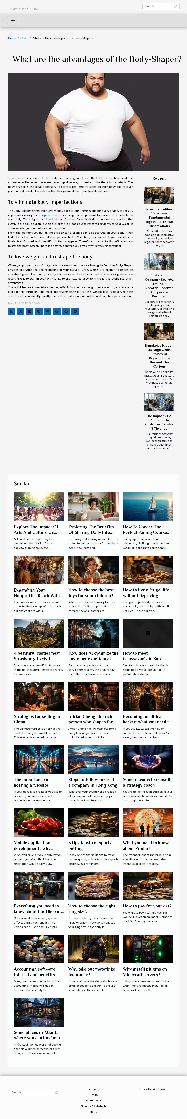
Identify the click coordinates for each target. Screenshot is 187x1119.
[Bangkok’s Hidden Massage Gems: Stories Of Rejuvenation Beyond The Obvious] (159, 331)
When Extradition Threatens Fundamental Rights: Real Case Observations (159, 217)
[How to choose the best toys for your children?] (93, 569)
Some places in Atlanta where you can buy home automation (38, 1038)
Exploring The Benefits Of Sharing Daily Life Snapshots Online (91, 532)
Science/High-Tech (93, 1106)
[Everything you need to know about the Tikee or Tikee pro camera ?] (39, 885)
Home (12, 38)
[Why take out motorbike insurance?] (93, 948)
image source (48, 215)
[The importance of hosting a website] (39, 759)
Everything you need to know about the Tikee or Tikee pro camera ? (37, 911)
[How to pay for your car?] (148, 885)
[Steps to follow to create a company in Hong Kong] (93, 759)
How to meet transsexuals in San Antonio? (142, 659)
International (93, 1100)
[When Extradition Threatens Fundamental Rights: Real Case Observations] (159, 195)
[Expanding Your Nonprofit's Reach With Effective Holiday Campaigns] (39, 569)
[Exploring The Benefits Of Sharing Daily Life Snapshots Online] (93, 506)
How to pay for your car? (147, 905)
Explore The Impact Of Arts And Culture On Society (36, 532)
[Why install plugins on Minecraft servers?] (148, 948)
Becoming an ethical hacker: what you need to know (147, 722)
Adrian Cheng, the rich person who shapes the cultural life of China (90, 722)
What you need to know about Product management (146, 848)
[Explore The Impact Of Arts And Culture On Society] (39, 506)
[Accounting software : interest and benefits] (39, 948)
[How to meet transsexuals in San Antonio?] (148, 633)
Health (93, 1095)
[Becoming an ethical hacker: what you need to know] (148, 696)
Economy (93, 1089)
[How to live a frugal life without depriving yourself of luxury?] (148, 569)
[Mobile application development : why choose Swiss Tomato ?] (39, 822)
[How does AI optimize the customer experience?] (93, 633)
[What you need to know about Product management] (148, 822)
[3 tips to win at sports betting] (93, 822)
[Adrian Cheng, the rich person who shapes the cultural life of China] (93, 696)
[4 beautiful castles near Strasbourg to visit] (39, 633)
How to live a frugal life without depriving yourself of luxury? (146, 595)
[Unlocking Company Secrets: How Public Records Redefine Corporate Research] (159, 261)
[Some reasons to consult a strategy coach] (148, 759)
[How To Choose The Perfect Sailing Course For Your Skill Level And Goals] (148, 506)
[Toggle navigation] (13, 20)
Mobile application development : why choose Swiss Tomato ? (36, 848)
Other (24, 38)
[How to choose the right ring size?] (93, 885)
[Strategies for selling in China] (39, 696)
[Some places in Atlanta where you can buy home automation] (39, 1012)
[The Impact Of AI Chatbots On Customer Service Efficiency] (159, 402)
